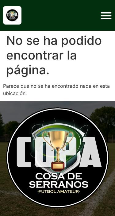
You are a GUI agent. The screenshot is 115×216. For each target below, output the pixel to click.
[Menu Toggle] (106, 15)
